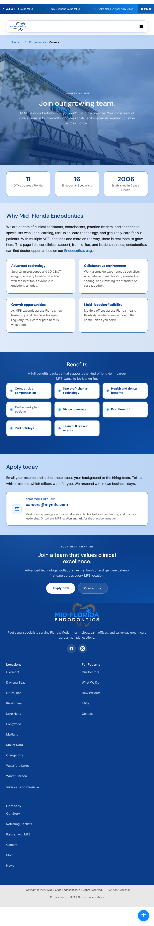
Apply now (61, 588)
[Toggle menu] (141, 26)
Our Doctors (90, 672)
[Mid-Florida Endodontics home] (18, 26)
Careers (11, 845)
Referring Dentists (19, 824)
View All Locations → (22, 787)
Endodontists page (79, 251)
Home (16, 42)
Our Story (13, 813)
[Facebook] (71, 648)
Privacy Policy (58, 897)
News (10, 865)
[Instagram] (82, 648)
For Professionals (35, 42)
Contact (87, 714)
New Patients (91, 693)
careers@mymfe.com (47, 504)
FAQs (85, 703)
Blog (9, 855)
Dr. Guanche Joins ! (57, 8)
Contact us (92, 588)
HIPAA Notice (78, 897)
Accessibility (96, 897)
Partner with (18, 834)
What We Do (90, 682)
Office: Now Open (107, 8)
